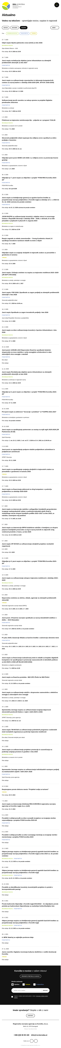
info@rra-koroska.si (39, 1035)
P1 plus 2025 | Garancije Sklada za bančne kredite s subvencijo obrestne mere (30, 638)
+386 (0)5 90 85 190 (21, 1035)
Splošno (16, 984)
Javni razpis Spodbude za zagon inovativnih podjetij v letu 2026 (25, 312)
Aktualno (8, 15)
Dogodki (14, 27)
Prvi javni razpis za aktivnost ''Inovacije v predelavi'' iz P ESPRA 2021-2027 (29, 412)
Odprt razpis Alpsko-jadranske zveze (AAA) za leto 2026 (22, 43)
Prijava (45, 990)
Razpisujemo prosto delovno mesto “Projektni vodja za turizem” (25, 789)
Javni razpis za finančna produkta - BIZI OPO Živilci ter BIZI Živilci (25, 677)
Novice (6, 27)
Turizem (34, 33)
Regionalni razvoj (12, 33)
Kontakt (30, 1015)
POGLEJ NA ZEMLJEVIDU (30, 1029)
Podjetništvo (24, 33)
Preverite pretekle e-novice (31, 976)
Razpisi (23, 27)
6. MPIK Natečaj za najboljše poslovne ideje (18, 937)
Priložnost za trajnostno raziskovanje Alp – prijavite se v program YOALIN (28, 120)
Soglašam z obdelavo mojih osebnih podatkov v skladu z (31, 997)
